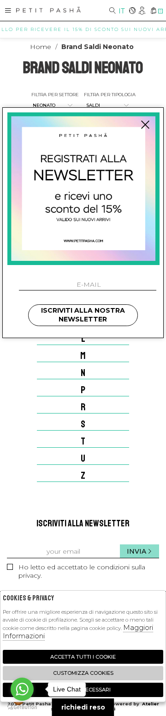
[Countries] (132, 11)
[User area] (143, 11)
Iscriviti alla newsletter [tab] (83, 523)
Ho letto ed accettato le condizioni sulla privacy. (81, 571)
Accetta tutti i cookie (83, 657)
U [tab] (83, 458)
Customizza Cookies (83, 673)
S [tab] (83, 424)
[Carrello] (153, 11)
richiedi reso (83, 707)
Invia (136, 551)
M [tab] (83, 356)
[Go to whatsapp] (22, 689)
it (122, 11)
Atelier (150, 703)
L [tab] (83, 339)
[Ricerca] (112, 11)
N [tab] (83, 373)
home (40, 47)
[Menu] (8, 10)
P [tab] (83, 390)
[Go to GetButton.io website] (22, 707)
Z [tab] (83, 475)
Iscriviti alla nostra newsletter (83, 315)
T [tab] (83, 441)
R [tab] (83, 407)
